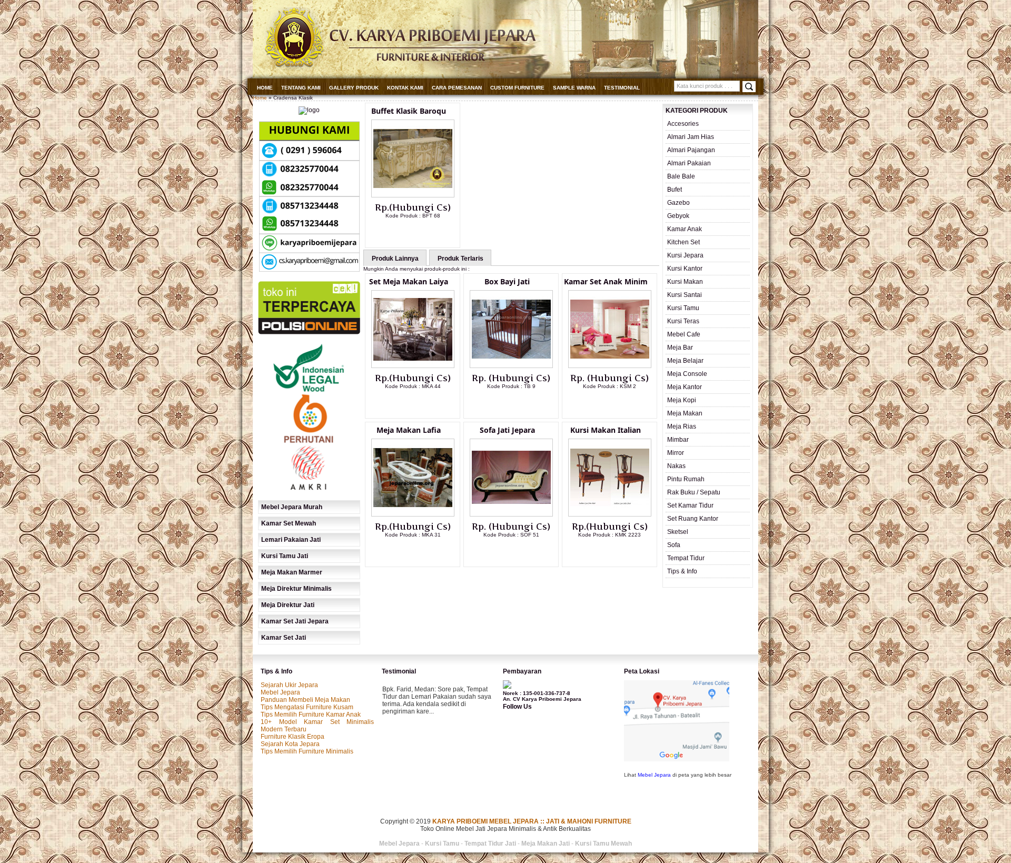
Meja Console (687, 374)
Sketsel (677, 531)
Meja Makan (684, 413)
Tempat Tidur (686, 558)
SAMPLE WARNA (574, 88)
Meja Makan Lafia (408, 430)
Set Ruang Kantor (692, 518)
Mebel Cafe (683, 334)
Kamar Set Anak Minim (606, 281)
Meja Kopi (681, 400)
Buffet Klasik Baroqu (408, 111)
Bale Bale (681, 176)
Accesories (683, 123)
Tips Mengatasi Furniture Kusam (307, 707)
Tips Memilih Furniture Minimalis (307, 751)
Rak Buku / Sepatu (693, 492)
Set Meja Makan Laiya (408, 281)
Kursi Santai (684, 295)
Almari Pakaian (689, 163)
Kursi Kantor (684, 268)
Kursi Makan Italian (605, 430)
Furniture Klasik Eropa (292, 736)
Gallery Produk (354, 88)
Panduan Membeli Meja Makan (305, 699)
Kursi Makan (685, 281)
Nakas (676, 466)
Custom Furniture (517, 88)
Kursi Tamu (683, 308)
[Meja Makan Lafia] (412, 514)
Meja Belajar (685, 360)
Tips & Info (682, 571)
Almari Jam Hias (690, 137)
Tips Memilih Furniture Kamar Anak (311, 714)
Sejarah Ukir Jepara (289, 685)
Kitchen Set (683, 242)
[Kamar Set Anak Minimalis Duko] (609, 366)
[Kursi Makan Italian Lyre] (609, 514)
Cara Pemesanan (457, 88)
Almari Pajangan (691, 150)
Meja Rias (681, 426)
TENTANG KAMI (301, 88)
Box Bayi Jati (507, 281)
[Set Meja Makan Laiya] (412, 366)
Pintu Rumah (686, 479)
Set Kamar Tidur (690, 505)
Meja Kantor (684, 387)
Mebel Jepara (280, 692)
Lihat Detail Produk (420, 232)
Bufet (674, 189)
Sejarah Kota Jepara (290, 744)
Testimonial (622, 88)
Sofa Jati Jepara (507, 430)
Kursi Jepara (685, 255)
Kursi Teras (683, 321)
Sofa (673, 545)
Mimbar (678, 439)
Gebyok (678, 216)
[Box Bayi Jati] (511, 366)
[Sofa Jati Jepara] (511, 514)
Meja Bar (680, 347)
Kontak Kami (405, 88)
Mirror (675, 453)
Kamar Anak (684, 229)
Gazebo (678, 202)
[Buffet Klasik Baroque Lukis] (412, 195)
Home (265, 88)
